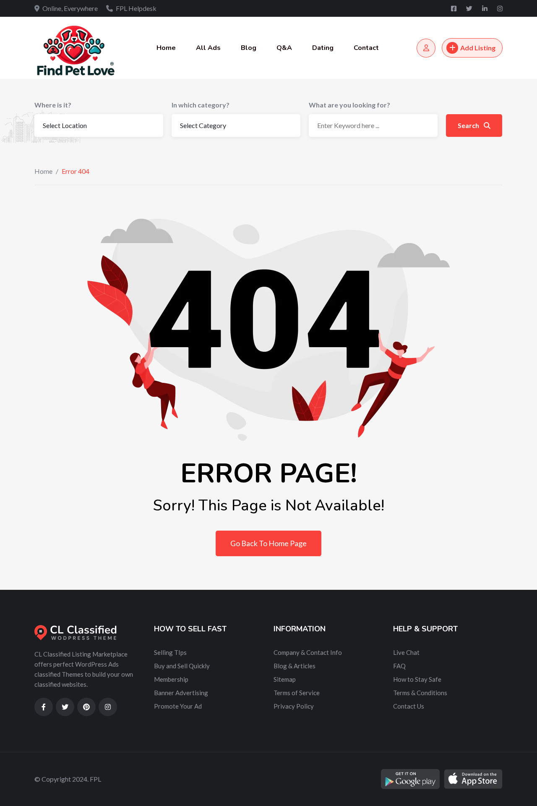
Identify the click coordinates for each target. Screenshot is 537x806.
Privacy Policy (294, 706)
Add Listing (477, 48)
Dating (323, 47)
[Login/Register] (426, 48)
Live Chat (406, 652)
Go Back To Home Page (268, 543)
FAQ (399, 666)
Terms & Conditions (420, 692)
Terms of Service (297, 692)
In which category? (200, 105)
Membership (171, 679)
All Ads (208, 47)
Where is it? (52, 105)
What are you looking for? (349, 105)
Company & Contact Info (308, 652)
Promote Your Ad (178, 706)
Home (166, 47)
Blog (248, 47)
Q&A (284, 47)
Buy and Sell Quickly (182, 666)
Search (469, 125)
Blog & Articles (294, 666)
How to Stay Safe (417, 679)
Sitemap (285, 679)
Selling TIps (170, 652)
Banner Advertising (181, 692)
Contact (366, 47)
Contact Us (408, 706)
